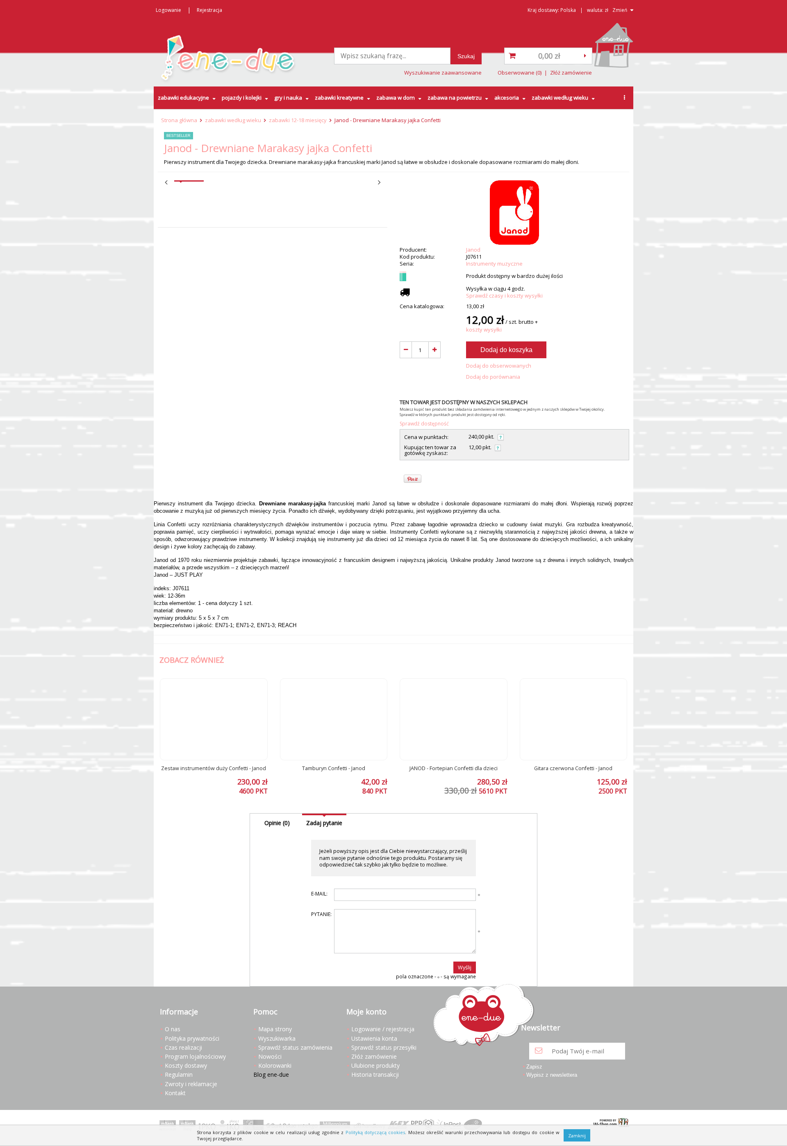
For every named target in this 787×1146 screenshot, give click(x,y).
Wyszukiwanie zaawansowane (443, 72)
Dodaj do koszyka (506, 349)
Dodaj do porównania (493, 376)
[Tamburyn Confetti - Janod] (334, 719)
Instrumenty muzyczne (494, 263)
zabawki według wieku (560, 97)
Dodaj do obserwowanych (498, 365)
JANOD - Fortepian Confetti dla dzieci (453, 768)
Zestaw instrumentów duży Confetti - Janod (213, 768)
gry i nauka (288, 97)
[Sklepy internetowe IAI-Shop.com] (609, 1123)
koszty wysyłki (484, 329)
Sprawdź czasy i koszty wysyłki (504, 295)
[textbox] (392, 56)
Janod (473, 249)
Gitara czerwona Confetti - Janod (573, 768)
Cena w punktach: (426, 437)
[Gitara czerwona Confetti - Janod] (574, 719)
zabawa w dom (395, 97)
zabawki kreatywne (339, 97)
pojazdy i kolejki (242, 97)
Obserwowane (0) (519, 72)
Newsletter (540, 1027)
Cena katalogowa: (422, 306)
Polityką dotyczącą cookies (375, 1132)
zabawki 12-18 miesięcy (298, 120)
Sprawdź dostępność (424, 423)
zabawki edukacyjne (183, 97)
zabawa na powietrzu (455, 97)
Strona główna (179, 120)
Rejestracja (209, 10)
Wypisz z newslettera (551, 1075)
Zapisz (534, 1067)
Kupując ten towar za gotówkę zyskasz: (430, 450)
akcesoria (506, 97)
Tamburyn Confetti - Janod (333, 768)
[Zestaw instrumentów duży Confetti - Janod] (214, 719)
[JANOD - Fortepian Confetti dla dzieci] (453, 719)
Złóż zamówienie (571, 72)
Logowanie (168, 10)
